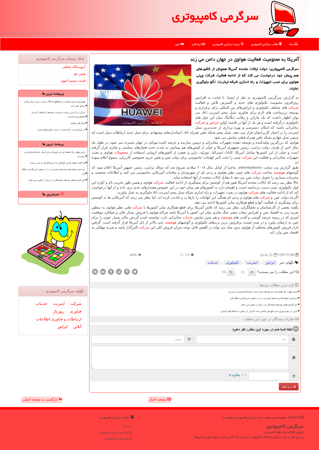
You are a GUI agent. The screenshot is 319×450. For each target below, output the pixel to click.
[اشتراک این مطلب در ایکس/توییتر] (134, 271)
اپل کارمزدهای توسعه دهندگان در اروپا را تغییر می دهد (269, 304)
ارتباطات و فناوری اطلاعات (58, 319)
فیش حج (79, 74)
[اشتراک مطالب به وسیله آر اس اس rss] (94, 271)
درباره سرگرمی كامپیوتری (227, 44)
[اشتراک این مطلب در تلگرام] (118, 271)
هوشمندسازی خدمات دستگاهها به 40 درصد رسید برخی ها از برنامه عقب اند (54, 103)
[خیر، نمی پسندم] (231, 272)
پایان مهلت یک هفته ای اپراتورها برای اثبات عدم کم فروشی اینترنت (263, 291)
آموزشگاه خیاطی (73, 67)
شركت (293, 107)
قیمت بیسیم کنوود (73, 80)
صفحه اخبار (158, 399)
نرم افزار (196, 44)
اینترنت (252, 262)
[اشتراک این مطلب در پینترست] (126, 271)
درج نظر (287, 386)
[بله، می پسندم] (252, 272)
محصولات (121, 152)
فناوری (75, 311)
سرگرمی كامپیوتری (215, 16)
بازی (177, 44)
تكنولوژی (232, 262)
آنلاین (77, 326)
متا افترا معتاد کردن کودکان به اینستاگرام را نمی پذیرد (57, 162)
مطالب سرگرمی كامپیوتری (265, 44)
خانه (291, 44)
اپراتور (214, 122)
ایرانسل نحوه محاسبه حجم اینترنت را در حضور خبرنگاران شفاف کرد (264, 298)
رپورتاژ (58, 311)
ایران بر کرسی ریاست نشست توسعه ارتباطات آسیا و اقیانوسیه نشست (58, 114)
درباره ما (127, 426)
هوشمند (279, 172)
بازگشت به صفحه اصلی (40, 399)
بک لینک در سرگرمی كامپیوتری (115, 432)
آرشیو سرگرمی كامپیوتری (118, 438)
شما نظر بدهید (78, 123)
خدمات (188, 217)
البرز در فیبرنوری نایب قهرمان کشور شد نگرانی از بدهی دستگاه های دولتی (259, 311)
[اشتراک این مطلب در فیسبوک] (110, 271)
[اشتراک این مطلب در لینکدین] (102, 271)
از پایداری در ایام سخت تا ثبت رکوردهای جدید (61, 129)
